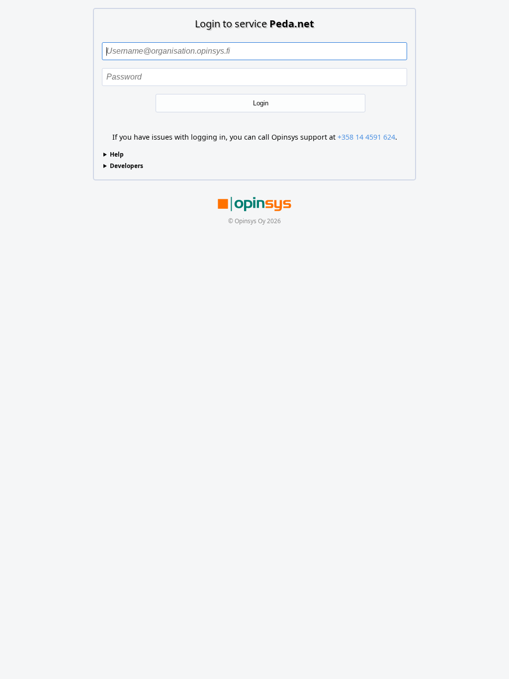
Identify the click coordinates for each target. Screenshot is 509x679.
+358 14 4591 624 (366, 137)
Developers (126, 166)
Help (117, 154)
